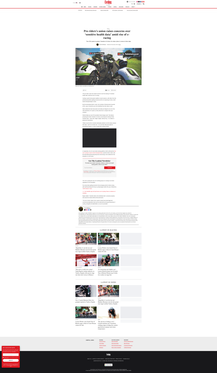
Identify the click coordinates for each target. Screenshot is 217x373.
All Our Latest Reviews (128, 341)
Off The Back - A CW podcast (117, 10)
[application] (99, 137)
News (85, 6)
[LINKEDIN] (89, 210)
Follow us (108, 90)
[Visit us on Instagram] (137, 1)
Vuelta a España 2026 (104, 10)
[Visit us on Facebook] (140, 1)
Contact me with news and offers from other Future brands (11, 357)
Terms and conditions (110, 358)
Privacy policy (119, 358)
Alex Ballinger (103, 44)
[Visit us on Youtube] (142, 1)
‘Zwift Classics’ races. (87, 188)
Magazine (121, 6)
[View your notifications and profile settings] (80, 3)
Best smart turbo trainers (116, 345)
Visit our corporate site (123, 369)
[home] (82, 6)
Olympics (101, 347)
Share (85, 90)
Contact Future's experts (98, 358)
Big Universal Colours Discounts (90, 10)
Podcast (127, 6)
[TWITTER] (85, 210)
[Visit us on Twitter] (139, 1)
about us (89, 358)
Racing (89, 6)
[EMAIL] (91, 210)
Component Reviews (128, 345)
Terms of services (97, 170)
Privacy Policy (15, 364)
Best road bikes (115, 341)
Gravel (115, 6)
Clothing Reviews (127, 347)
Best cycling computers (116, 347)
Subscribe (138, 3)
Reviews (95, 6)
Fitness (109, 6)
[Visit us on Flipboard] (143, 1)
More (133, 6)
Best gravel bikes (115, 343)
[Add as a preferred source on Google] (108, 365)
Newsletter (114, 90)
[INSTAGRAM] (87, 210)
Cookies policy (126, 358)
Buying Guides (102, 6)
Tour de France (102, 341)
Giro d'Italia (101, 343)
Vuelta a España (102, 345)
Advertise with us (97, 360)
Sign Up (11, 360)
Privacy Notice (86, 171)
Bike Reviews (127, 343)
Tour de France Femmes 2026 (132, 10)
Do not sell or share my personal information (112, 360)
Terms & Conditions (10, 365)
